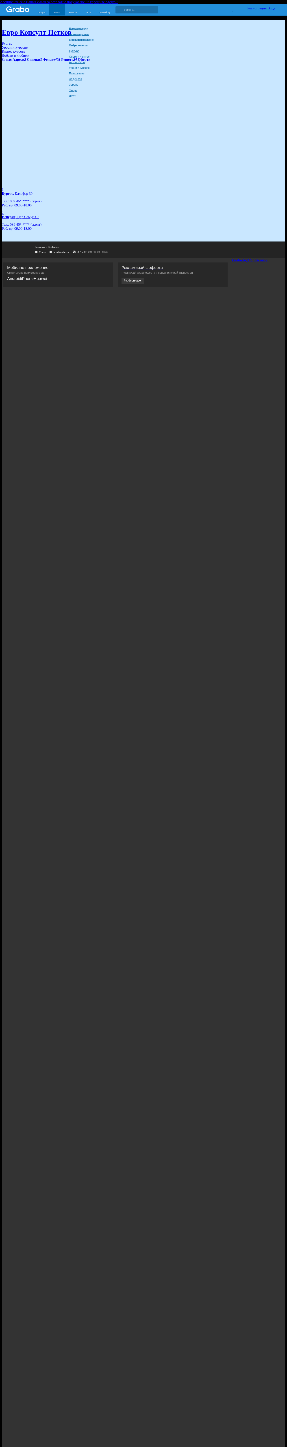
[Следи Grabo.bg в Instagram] (262, 250)
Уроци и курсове (79, 67)
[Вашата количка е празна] (229, 9)
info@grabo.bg (62, 252)
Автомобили (77, 62)
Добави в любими (15, 55)
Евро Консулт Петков (37, 32)
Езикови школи (78, 28)
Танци (73, 90)
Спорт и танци (78, 45)
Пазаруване (77, 73)
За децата (75, 79)
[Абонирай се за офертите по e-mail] (252, 250)
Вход (271, 8)
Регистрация (257, 8)
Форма (42, 252)
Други (72, 95)
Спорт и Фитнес (79, 56)
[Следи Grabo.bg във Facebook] (280, 250)
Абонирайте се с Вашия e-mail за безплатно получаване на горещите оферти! (59, 2)
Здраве (73, 84)
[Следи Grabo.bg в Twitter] (271, 250)
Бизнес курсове (79, 34)
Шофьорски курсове (81, 39)
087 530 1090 (84, 252)
